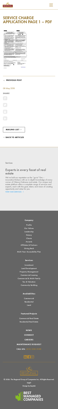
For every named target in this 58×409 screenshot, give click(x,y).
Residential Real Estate (29, 322)
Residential (29, 302)
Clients (29, 238)
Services (29, 260)
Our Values (29, 228)
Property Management (29, 272)
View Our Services (13, 192)
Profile (29, 225)
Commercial (29, 298)
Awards (29, 242)
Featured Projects (29, 314)
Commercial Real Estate (29, 318)
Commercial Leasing (29, 275)
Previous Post (13, 80)
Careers (29, 340)
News (29, 330)
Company (29, 220)
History (29, 235)
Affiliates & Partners (29, 245)
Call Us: (29, 349)
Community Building (29, 285)
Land (29, 305)
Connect (29, 335)
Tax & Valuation (29, 282)
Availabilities (29, 294)
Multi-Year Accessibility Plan (29, 252)
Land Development (29, 268)
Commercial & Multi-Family (29, 278)
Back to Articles (14, 137)
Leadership (29, 232)
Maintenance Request (29, 344)
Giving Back (29, 248)
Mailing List (13, 130)
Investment (29, 265)
